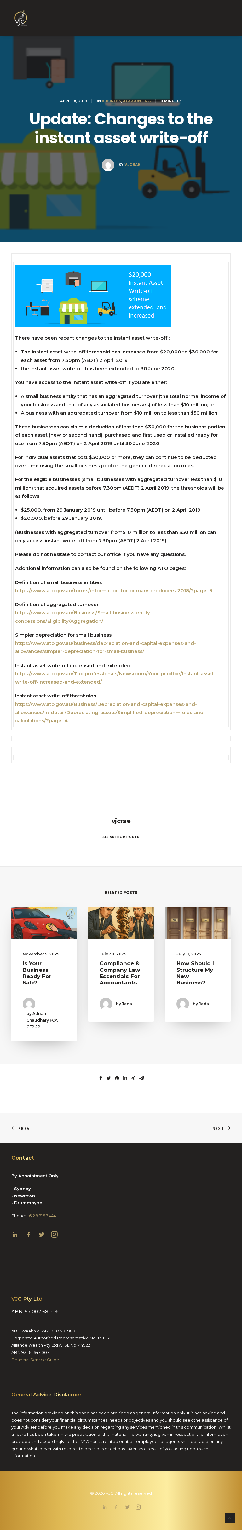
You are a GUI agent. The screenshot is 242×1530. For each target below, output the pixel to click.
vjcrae (132, 164)
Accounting (137, 101)
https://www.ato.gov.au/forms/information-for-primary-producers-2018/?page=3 (113, 590)
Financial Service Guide (35, 1359)
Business (111, 101)
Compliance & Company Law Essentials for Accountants (120, 973)
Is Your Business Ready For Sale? (37, 973)
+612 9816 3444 (41, 1215)
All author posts (121, 836)
